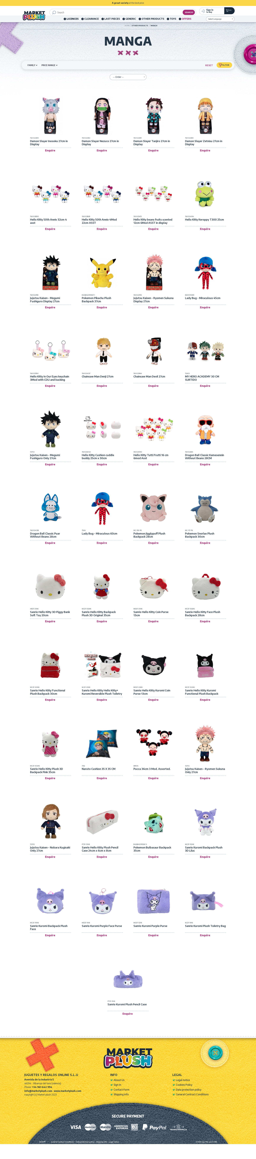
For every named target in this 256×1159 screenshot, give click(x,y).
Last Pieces (112, 18)
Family (31, 65)
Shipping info (121, 1094)
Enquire (50, 150)
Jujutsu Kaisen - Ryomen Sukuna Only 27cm (205, 770)
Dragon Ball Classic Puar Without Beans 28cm (45, 535)
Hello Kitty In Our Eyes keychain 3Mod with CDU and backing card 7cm (49, 379)
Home (127, 25)
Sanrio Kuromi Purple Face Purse (102, 925)
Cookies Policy (184, 1084)
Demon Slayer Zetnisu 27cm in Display (203, 142)
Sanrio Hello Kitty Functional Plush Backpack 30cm (47, 692)
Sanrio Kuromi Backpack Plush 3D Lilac (203, 849)
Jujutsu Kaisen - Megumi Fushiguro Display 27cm (45, 299)
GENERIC (130, 18)
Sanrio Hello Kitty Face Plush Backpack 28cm (202, 613)
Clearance (91, 18)
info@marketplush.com (38, 1090)
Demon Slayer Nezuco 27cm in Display (100, 142)
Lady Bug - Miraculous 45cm (202, 298)
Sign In (117, 1084)
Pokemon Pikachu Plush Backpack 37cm (96, 299)
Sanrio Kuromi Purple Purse (150, 925)
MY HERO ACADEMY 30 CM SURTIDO (202, 378)
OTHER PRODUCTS (153, 18)
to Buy (209, 10)
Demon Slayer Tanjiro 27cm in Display (151, 142)
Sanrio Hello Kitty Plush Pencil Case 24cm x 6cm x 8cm (100, 849)
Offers (186, 18)
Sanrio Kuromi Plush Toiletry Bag (205, 925)
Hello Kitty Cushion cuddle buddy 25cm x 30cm (98, 456)
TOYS (173, 18)
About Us (119, 1080)
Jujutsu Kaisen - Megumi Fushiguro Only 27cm (45, 456)
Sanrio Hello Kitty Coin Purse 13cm (150, 613)
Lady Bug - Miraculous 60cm (99, 533)
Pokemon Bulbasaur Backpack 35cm (152, 849)
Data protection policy (188, 1089)
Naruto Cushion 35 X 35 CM (98, 768)
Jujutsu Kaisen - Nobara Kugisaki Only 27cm (50, 849)
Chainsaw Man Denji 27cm (97, 376)
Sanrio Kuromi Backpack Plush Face (48, 927)
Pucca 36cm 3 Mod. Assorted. (152, 768)
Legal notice (183, 1080)
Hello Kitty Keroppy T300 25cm (204, 219)
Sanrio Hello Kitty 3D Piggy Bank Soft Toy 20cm (50, 613)
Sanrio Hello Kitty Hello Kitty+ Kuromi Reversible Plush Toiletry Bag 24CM (102, 693)
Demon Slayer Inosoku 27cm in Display (49, 142)
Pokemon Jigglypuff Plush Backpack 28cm (149, 535)
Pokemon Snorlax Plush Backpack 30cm (199, 535)
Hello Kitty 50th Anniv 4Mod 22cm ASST (99, 221)
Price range (48, 65)
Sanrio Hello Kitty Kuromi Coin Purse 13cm (151, 692)
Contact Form (121, 1089)
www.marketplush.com (67, 1090)
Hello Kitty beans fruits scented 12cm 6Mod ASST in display (152, 221)
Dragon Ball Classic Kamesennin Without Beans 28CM (204, 456)
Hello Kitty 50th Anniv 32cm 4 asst (48, 221)
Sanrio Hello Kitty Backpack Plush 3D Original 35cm (99, 613)
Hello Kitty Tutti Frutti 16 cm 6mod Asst (150, 456)
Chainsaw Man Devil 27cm (149, 376)
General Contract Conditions (192, 1094)
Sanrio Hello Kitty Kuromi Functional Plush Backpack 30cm (201, 693)
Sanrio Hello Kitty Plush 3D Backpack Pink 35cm (46, 770)
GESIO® (42, 1142)
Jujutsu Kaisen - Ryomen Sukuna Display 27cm (153, 299)
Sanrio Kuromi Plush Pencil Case (127, 1004)
